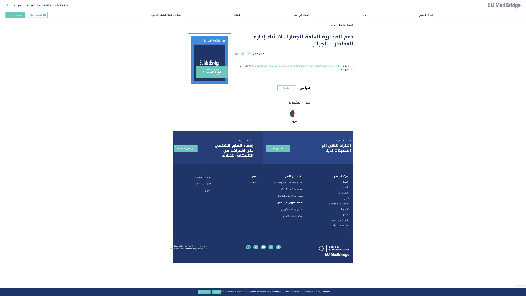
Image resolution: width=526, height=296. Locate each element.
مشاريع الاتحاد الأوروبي (291, 209)
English (286, 88)
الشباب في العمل (301, 15)
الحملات (237, 15)
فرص (364, 15)
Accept (216, 292)
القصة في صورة (340, 220)
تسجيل (279, 149)
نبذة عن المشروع (60, 5)
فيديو (345, 215)
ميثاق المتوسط (44, 5)
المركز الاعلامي (426, 15)
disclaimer (175, 249)
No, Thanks (204, 292)
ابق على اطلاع (36, 15)
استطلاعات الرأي (340, 226)
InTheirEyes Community (291, 189)
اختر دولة (18, 15)
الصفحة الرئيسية (346, 25)
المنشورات (343, 193)
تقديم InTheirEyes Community (288, 182)
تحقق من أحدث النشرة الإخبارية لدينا (214, 72)
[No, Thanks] (522, 291)
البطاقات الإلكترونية (338, 204)
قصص (346, 198)
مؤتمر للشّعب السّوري (292, 216)
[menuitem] (19, 5)
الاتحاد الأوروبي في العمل (290, 203)
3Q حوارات (344, 209)
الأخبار (345, 182)
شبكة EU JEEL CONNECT (290, 196)
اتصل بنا (30, 5)
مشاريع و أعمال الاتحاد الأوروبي (166, 15)
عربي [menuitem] (20, 5)
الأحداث (344, 187)
